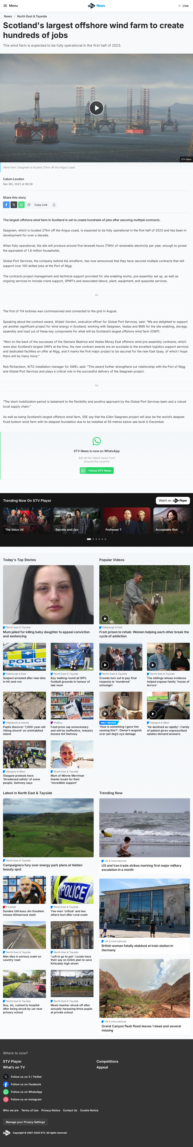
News (8, 16)
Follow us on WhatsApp (26, 1091)
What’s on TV (14, 1067)
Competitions (107, 1061)
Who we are (10, 1110)
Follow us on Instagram (26, 1099)
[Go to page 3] (96, 539)
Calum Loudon (13, 179)
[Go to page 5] (102, 539)
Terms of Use (29, 1110)
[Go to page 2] (93, 539)
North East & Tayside (32, 16)
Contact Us (70, 1110)
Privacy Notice (50, 1110)
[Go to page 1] (89, 539)
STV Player (12, 1061)
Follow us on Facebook (26, 1084)
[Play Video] (96, 108)
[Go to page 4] (99, 539)
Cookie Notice (89, 1110)
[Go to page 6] (105, 539)
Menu (13, 6)
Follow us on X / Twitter (26, 1076)
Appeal (102, 1067)
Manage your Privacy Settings (25, 1122)
